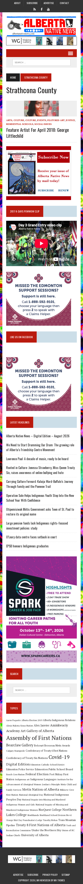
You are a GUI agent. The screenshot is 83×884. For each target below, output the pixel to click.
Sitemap (66, 874)
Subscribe (32, 3)
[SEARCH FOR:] (41, 62)
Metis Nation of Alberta (40, 789)
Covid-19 (59, 757)
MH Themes (59, 880)
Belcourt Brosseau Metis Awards (52, 745)
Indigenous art (22, 779)
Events (41, 120)
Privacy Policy (50, 874)
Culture (30, 120)
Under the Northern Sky (46, 830)
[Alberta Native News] (41, 26)
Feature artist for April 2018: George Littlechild (37, 132)
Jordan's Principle (51, 784)
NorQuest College (50, 810)
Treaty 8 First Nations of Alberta (40, 825)
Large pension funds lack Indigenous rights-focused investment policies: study (37, 525)
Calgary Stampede (15, 750)
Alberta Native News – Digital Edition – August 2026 (37, 436)
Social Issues (43, 124)
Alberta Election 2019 (31, 720)
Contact (64, 3)
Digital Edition (18, 764)
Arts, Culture (15, 120)
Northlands (33, 815)
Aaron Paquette (13, 720)
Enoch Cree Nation (15, 774)
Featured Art (56, 120)
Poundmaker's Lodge (32, 820)
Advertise (49, 3)
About (17, 3)
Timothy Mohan (50, 820)
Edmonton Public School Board (54, 769)
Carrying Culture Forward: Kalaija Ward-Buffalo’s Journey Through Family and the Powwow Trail (39, 484)
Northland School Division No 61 (56, 815)
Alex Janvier (41, 725)
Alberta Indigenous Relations (59, 720)
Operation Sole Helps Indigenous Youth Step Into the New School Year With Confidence (40, 498)
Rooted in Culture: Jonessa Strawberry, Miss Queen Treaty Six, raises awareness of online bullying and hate (40, 470)
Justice (70, 120)
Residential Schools (19, 124)
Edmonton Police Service (20, 769)
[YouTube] (48, 9)
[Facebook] (41, 9)
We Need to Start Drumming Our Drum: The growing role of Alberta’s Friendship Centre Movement (40, 447)
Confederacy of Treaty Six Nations (27, 758)
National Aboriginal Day (31, 794)
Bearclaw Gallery (19, 745)
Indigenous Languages (43, 779)
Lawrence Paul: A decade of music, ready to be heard (37, 459)
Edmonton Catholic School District (47, 764)
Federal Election (37, 774)
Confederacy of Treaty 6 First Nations (46, 750)
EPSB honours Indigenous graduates (27, 546)
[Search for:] (41, 690)
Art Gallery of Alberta (37, 730)
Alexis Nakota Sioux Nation (19, 725)
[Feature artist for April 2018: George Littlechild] (41, 114)
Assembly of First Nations (39, 737)
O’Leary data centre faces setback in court (31, 537)
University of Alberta (34, 835)
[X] (34, 9)
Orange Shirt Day (14, 820)
